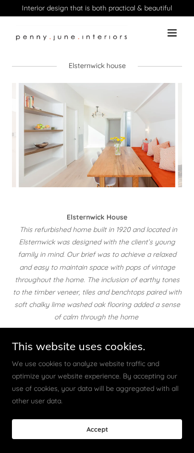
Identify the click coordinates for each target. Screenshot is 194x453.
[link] (71, 32)
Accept (97, 429)
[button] (172, 33)
